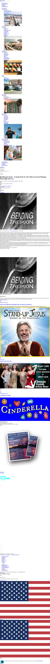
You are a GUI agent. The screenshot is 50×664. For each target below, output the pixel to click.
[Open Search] (4, 167)
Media (3, 560)
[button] (25, 639)
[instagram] (2, 545)
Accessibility (4, 561)
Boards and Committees (5, 566)
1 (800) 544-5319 (2, 554)
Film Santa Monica (5, 162)
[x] (26, 543)
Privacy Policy (2, 572)
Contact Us (8, 554)
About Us (3, 564)
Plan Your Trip (4, 113)
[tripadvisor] (3, 552)
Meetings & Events (5, 6)
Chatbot (3, 562)
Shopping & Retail (5, 139)
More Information (40, 660)
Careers (3, 568)
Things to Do (4, 26)
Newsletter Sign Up (3, 580)
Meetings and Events (5, 556)
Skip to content (2, 0)
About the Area (4, 8)
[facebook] (2, 485)
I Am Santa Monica (5, 567)
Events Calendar (14, 181)
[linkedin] (2, 548)
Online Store (4, 569)
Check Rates (6, 98)
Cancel (2, 170)
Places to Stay (4, 94)
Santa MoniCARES (5, 565)
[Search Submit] (9, 1)
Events (3, 75)
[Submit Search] (9, 171)
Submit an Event (4, 3)
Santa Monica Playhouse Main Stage (5, 186)
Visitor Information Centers (15, 554)
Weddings (3, 4)
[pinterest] (2, 550)
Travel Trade (4, 5)
